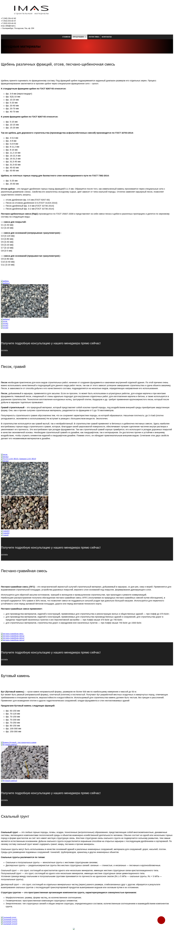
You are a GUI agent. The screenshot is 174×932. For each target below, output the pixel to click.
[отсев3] (4, 325)
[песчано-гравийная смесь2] (12, 636)
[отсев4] (4, 328)
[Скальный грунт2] (9, 919)
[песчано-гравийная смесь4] (12, 640)
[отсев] (4, 321)
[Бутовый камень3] (24, 778)
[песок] (4, 454)
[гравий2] (5, 533)
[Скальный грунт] (8, 917)
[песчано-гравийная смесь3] (12, 638)
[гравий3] (5, 531)
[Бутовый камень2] (9, 745)
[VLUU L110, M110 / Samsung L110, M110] (18, 459)
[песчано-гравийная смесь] (12, 634)
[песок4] (4, 461)
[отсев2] (4, 323)
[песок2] (4, 457)
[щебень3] (5, 283)
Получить (4, 350)
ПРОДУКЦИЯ (78, 37)
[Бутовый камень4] (9, 781)
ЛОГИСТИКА (94, 37)
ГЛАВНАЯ (66, 37)
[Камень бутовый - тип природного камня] (18, 742)
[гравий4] (24, 529)
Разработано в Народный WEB (113, 929)
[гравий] (5, 535)
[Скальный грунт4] (9, 924)
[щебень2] (5, 319)
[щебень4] (24, 317)
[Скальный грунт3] (9, 922)
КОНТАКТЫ (107, 37)
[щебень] (5, 281)
